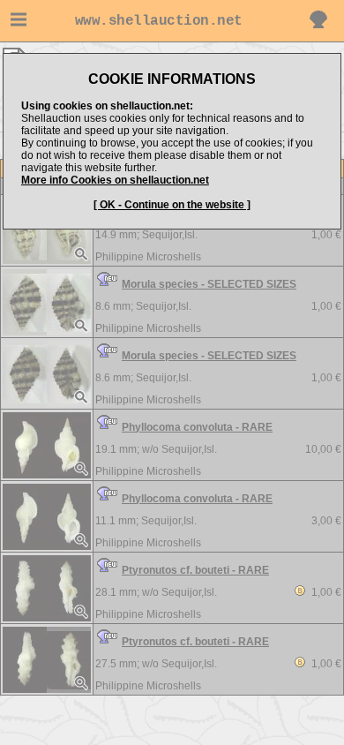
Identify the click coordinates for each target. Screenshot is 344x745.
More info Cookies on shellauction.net (115, 180)
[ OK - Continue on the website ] (172, 205)
